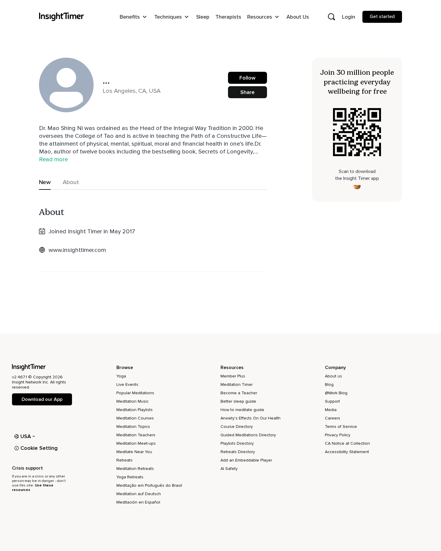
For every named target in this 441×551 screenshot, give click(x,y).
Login (348, 17)
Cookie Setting (39, 448)
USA (25, 436)
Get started (382, 17)
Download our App (42, 399)
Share (247, 92)
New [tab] (45, 182)
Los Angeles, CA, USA (131, 91)
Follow (247, 77)
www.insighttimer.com (77, 250)
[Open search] (332, 17)
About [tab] (71, 182)
